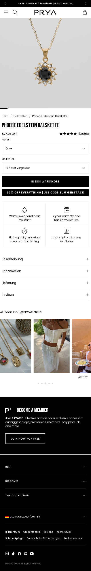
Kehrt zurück (64, 532)
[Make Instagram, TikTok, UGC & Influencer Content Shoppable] (83, 377)
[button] (68, 133)
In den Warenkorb (45, 181)
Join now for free (25, 438)
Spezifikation (11, 271)
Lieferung (9, 283)
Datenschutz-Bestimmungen (44, 538)
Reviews (8, 295)
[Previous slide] (5, 3)
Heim (5, 116)
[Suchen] (15, 12)
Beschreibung (12, 259)
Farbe (5, 139)
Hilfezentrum (12, 532)
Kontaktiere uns (73, 538)
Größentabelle (31, 532)
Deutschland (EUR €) (25, 516)
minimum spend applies (56, 3)
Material (8, 159)
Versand (48, 532)
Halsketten (20, 116)
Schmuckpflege (14, 538)
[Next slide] (85, 3)
